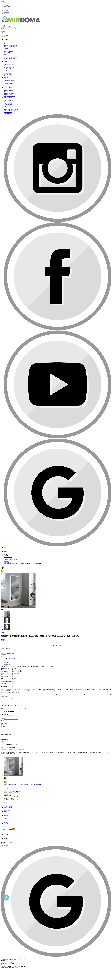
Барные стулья (7, 73)
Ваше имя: (3, 718)
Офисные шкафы (8, 104)
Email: (2, 720)
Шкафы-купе (7, 812)
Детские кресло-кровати (10, 93)
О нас (5, 13)
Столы (5, 818)
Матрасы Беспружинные (10, 57)
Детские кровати (8, 91)
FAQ (5, 835)
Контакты (6, 12)
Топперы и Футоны (9, 59)
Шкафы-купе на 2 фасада (10, 43)
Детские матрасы (8, 94)
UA (4, 2)
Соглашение (7, 834)
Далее (2, 632)
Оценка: (6, 714)
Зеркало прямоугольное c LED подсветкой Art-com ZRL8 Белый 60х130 (22, 784)
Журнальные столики (9, 65)
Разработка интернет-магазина (9, 959)
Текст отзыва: (4, 723)
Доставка (6, 10)
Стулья (5, 816)
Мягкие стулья (7, 74)
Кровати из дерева (8, 51)
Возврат (6, 837)
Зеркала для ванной (9, 81)
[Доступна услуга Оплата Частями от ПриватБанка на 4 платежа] (5, 783)
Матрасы (6, 811)
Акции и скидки (8, 820)
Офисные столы (8, 102)
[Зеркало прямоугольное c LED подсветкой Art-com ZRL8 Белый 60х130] (13, 775)
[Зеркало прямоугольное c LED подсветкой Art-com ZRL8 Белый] (7, 616)
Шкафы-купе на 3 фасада (10, 45)
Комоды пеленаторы (9, 96)
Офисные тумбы (8, 103)
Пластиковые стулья (9, 75)
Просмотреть (7, 799)
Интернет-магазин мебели (10, 559)
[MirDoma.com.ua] (21, 22)
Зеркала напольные (9, 83)
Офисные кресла (8, 100)
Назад (2, 609)
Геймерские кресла (9, 113)
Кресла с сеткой (8, 112)
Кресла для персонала (9, 110)
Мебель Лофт (7, 810)
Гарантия (6, 838)
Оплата (5, 9)
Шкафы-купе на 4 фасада (10, 46)
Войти (2, 1)
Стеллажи (6, 826)
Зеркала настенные (9, 80)
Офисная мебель (8, 807)
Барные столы (7, 68)
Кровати (6, 823)
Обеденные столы (8, 64)
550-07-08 (4, 24)
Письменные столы (9, 67)
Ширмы (6, 822)
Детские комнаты (8, 90)
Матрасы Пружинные (9, 58)
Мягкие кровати (8, 52)
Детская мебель (8, 806)
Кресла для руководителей (11, 109)
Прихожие (6, 804)
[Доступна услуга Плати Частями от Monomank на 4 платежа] (5, 779)
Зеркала (6, 815)
